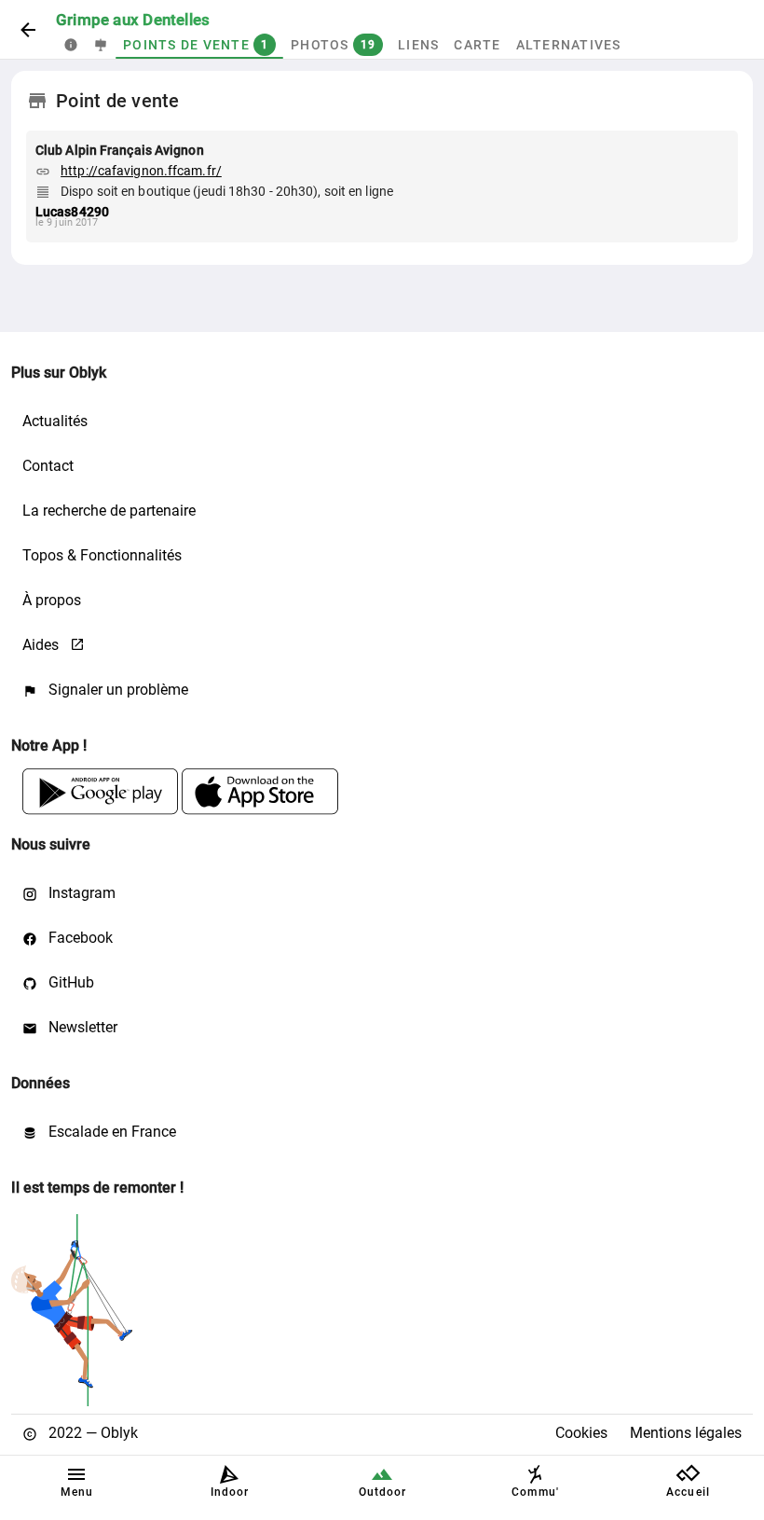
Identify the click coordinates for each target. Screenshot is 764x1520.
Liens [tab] (418, 44)
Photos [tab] (333, 44)
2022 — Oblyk (91, 1433)
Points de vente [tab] (195, 44)
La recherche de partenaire (109, 510)
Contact (48, 466)
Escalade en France (110, 1131)
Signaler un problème (116, 689)
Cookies (581, 1433)
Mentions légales (686, 1433)
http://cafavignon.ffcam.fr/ (141, 170)
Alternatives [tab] (568, 44)
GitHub (69, 982)
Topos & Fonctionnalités (102, 555)
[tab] (71, 45)
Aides (42, 645)
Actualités (55, 421)
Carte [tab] (477, 44)
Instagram (80, 893)
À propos (51, 600)
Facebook (79, 938)
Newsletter (81, 1027)
